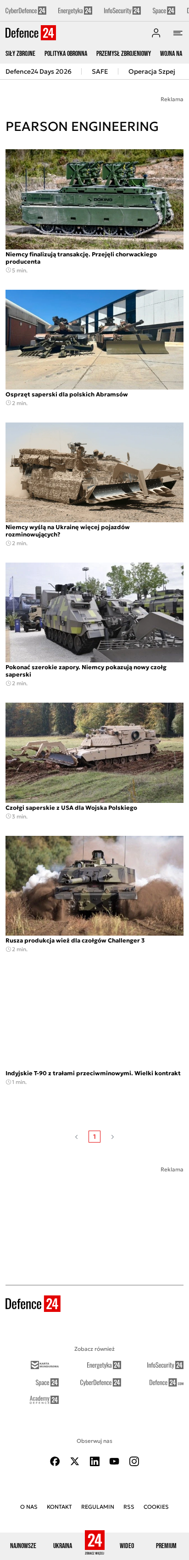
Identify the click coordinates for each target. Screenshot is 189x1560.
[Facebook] (55, 1461)
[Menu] (177, 33)
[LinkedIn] (94, 1461)
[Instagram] (134, 1461)
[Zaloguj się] (155, 33)
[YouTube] (114, 1461)
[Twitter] (75, 1461)
